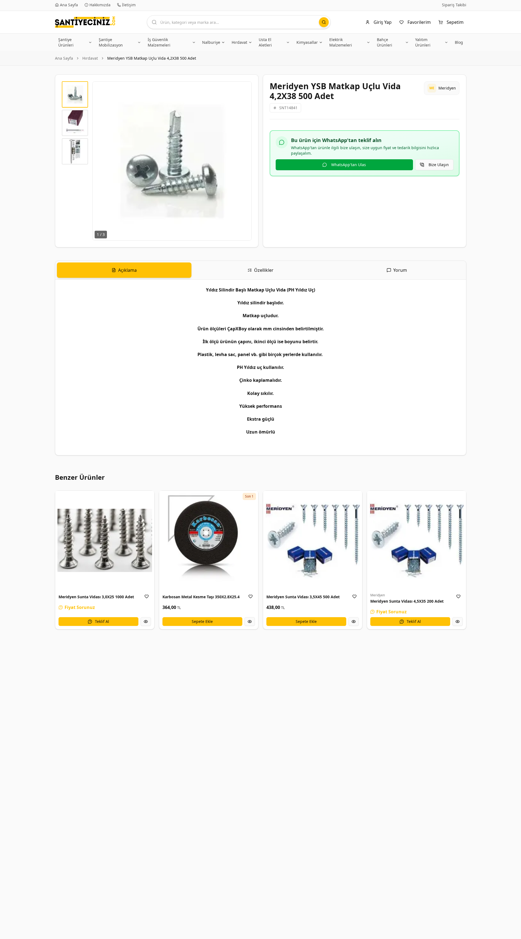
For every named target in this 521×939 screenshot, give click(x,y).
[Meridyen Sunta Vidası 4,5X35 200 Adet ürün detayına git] (416, 540)
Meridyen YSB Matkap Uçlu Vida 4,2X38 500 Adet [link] (151, 58)
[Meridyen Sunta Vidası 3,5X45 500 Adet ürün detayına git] (312, 540)
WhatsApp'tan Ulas (348, 164)
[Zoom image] (244, 89)
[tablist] (260, 270)
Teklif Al (102, 621)
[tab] (124, 270)
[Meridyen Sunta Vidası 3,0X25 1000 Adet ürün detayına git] (104, 540)
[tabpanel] (260, 367)
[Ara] (324, 22)
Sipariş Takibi (454, 4)
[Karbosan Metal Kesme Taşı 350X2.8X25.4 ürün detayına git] (208, 540)
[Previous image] (100, 161)
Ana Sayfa (64, 58)
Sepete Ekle (202, 621)
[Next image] (244, 161)
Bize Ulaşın (439, 164)
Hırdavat (90, 58)
